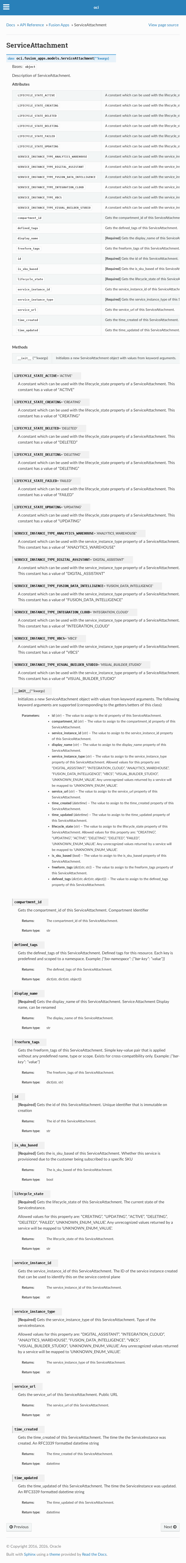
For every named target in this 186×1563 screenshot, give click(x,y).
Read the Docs (94, 1554)
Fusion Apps (59, 25)
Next (168, 1527)
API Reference (32, 25)
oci (96, 7)
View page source (163, 25)
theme (54, 1554)
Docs (10, 25)
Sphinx (30, 1554)
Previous (21, 1527)
